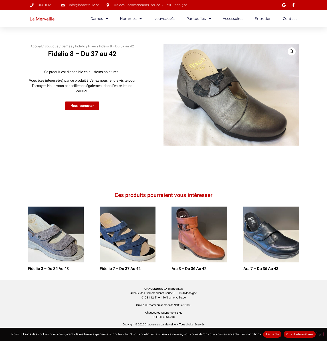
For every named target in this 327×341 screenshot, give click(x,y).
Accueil (36, 46)
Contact (290, 18)
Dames (96, 18)
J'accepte (272, 334)
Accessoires (233, 18)
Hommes (128, 18)
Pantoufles (196, 18)
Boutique (51, 46)
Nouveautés (164, 18)
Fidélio (80, 46)
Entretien (263, 18)
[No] (320, 334)
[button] (292, 51)
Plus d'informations (299, 334)
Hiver (92, 46)
